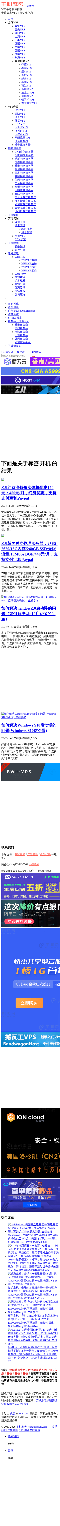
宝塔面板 (20, 291)
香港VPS (20, 26)
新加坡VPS (27, 89)
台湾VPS (20, 36)
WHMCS (20, 256)
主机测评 (13, 214)
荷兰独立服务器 (24, 183)
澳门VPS (20, 33)
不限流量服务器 (24, 190)
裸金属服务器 (23, 144)
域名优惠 (26, 228)
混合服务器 (21, 141)
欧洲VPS (20, 57)
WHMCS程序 (29, 267)
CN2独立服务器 (24, 151)
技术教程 (20, 280)
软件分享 (20, 250)
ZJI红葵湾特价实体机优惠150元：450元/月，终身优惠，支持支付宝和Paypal (28, 492)
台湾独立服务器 (24, 169)
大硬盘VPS (21, 134)
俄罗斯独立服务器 (25, 200)
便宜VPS (20, 110)
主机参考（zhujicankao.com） (33, 1426)
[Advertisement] (30, 426)
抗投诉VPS (21, 130)
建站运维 (13, 253)
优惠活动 (20, 287)
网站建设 (20, 277)
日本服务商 (21, 335)
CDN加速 (20, 239)
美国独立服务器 (24, 179)
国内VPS (20, 29)
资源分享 (20, 284)
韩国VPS (20, 43)
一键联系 (34, 864)
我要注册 (22, 352)
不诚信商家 (14, 345)
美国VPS (20, 47)
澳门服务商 (21, 328)
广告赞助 (32, 854)
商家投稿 (13, 303)
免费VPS (20, 235)
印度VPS (26, 64)
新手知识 (20, 246)
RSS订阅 (24, 1430)
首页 (10, 19)
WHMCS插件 (29, 270)
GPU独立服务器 (24, 155)
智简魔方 (20, 294)
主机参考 (29, 5)
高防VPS (20, 113)
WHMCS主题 (29, 263)
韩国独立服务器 (24, 176)
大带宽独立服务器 (25, 207)
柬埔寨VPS (27, 96)
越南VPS (26, 78)
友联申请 (35, 1430)
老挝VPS (26, 75)
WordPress (20, 273)
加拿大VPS (27, 92)
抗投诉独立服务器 (25, 211)
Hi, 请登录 (7, 352)
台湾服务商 (21, 331)
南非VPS (26, 82)
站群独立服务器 (24, 158)
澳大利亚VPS (29, 103)
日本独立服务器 (24, 172)
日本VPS (20, 40)
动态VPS (20, 117)
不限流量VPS (22, 137)
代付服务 (13, 307)
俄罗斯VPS (27, 99)
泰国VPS (26, 68)
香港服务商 (21, 324)
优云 (12, 1413)
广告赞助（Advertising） (22, 310)
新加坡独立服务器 (25, 204)
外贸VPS (20, 120)
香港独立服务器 (24, 165)
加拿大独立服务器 (25, 197)
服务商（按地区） (18, 321)
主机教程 (13, 243)
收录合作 (13, 314)
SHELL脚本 (15, 317)
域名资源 (20, 225)
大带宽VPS (21, 127)
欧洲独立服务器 (24, 186)
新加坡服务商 (23, 342)
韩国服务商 (21, 338)
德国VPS (20, 54)
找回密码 (36, 352)
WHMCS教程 (29, 260)
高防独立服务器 (24, 193)
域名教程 (26, 232)
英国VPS (20, 50)
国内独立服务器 (24, 162)
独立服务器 (14, 148)
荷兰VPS (26, 85)
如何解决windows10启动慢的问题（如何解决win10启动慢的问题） (28, 613)
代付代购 (45, 854)
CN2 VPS (20, 124)
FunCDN (24, 1413)
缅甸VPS (26, 71)
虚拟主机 (20, 221)
